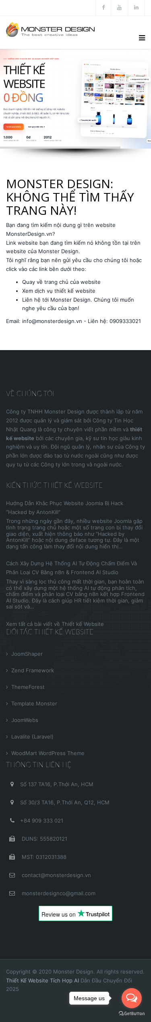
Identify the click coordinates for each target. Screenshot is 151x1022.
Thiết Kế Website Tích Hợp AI (42, 980)
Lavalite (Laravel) (32, 736)
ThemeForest (28, 687)
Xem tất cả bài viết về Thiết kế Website (55, 624)
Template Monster (34, 703)
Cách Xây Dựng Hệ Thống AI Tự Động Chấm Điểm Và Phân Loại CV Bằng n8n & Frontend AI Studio (71, 567)
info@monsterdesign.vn (52, 321)
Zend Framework (32, 670)
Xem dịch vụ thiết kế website (58, 291)
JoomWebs (24, 720)
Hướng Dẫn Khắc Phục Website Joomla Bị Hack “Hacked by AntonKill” (64, 507)
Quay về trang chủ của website (61, 282)
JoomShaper (27, 654)
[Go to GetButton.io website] (132, 1013)
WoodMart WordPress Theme (48, 753)
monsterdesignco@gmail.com (57, 893)
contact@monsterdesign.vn (55, 875)
